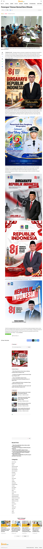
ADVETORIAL (20, 394)
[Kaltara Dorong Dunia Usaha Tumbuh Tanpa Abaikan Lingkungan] (14, 394)
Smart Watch (14, 503)
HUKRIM (13, 481)
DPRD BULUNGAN (15, 466)
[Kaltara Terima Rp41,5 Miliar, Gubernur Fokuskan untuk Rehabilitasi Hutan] (37, 523)
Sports (13, 505)
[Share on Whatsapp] (2, 61)
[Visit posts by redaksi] (2, 13)
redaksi (6, 13)
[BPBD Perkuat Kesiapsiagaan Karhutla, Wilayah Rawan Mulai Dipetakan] (5, 523)
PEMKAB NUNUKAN (15, 496)
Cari (29, 438)
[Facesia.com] (21, 1)
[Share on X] (7, 10)
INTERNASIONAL (14, 484)
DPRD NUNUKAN (14, 469)
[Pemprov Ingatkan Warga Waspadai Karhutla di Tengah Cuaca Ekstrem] (14, 410)
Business (13, 463)
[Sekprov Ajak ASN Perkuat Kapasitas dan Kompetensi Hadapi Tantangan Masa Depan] (26, 523)
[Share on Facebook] (5, 10)
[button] (2, 1)
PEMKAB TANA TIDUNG (16, 497)
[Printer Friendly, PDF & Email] (8, 334)
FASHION (13, 475)
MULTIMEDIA (14, 487)
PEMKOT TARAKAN (15, 499)
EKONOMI (13, 472)
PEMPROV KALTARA (25, 394)
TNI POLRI (13, 508)
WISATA (13, 512)
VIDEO (13, 511)
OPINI (13, 493)
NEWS (13, 490)
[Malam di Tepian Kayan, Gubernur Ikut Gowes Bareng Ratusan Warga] (14, 405)
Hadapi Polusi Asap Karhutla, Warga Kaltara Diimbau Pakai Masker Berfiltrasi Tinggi (24, 398)
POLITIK (13, 502)
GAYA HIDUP (14, 478)
